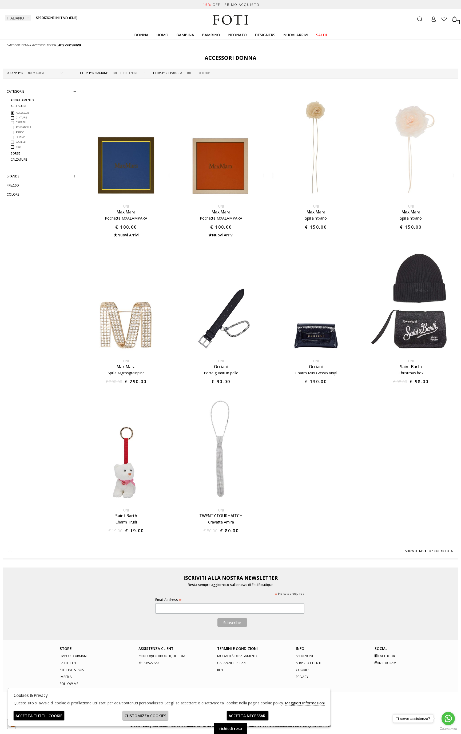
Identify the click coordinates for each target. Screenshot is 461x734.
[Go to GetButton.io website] (448, 728)
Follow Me (69, 683)
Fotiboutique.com (230, 20)
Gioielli (21, 142)
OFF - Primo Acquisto (230, 4)
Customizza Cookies (145, 715)
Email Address (168, 599)
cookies (302, 670)
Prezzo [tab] (13, 185)
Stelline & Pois (72, 670)
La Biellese (68, 663)
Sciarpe (21, 136)
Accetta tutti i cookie (38, 715)
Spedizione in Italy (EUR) (56, 17)
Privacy (302, 677)
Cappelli (21, 122)
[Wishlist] (444, 19)
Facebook (386, 656)
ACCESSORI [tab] (18, 106)
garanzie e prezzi (231, 663)
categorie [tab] (15, 91)
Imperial (66, 677)
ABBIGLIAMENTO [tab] (22, 100)
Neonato (237, 34)
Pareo (20, 132)
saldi (321, 34)
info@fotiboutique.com (163, 656)
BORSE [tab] (15, 153)
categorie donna (19, 45)
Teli (18, 146)
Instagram (386, 663)
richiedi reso (230, 728)
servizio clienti (308, 663)
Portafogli (23, 127)
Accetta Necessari (248, 715)
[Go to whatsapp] (448, 718)
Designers (265, 34)
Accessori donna (45, 45)
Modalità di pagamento (238, 656)
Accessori (22, 112)
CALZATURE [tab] (19, 159)
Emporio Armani (73, 656)
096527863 (150, 663)
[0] (454, 19)
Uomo (162, 34)
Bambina (185, 34)
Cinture (21, 117)
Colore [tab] (13, 194)
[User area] (433, 19)
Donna (141, 34)
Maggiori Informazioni (305, 702)
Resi (220, 670)
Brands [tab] (13, 176)
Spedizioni (304, 656)
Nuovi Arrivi (295, 34)
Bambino (211, 34)
